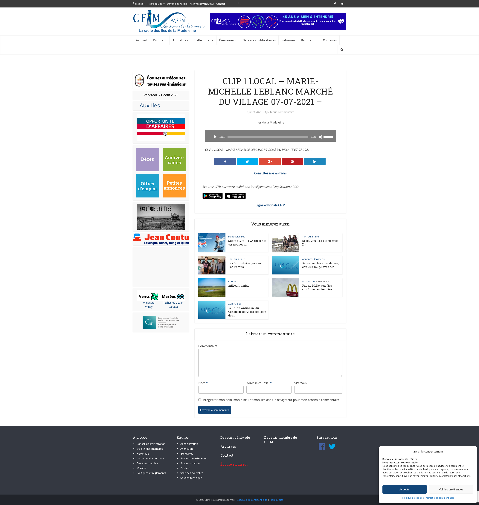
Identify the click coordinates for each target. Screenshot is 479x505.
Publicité (185, 468)
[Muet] (320, 137)
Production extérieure (193, 458)
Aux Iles (148, 105)
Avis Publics (235, 303)
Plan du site (276, 499)
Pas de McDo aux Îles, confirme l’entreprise (317, 287)
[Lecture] (215, 137)
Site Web (300, 383)
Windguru (149, 302)
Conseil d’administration (151, 444)
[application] (270, 136)
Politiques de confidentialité (251, 499)
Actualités (180, 40)
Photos (232, 281)
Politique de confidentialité (439, 497)
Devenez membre (147, 463)
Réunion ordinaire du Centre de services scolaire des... (247, 311)
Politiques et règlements (151, 473)
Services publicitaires (259, 40)
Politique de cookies (413, 497)
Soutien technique (191, 478)
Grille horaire (203, 40)
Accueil (141, 40)
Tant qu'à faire (310, 236)
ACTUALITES (308, 281)
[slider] (329, 136)
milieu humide (238, 285)
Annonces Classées (313, 259)
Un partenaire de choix (150, 458)
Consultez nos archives (270, 173)
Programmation (190, 463)
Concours (330, 40)
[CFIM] (169, 21)
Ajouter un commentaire (279, 112)
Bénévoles (186, 453)
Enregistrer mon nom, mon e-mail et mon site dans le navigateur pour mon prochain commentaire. (271, 400)
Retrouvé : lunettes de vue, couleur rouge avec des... (320, 265)
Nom (203, 383)
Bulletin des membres (150, 448)
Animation (186, 448)
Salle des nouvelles (191, 473)
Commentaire (207, 346)
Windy (148, 306)
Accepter (404, 489)
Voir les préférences (451, 489)
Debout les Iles (236, 236)
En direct (160, 40)
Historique (143, 453)
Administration (189, 444)
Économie (323, 281)
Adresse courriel (259, 383)
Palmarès (288, 40)
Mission (141, 468)
